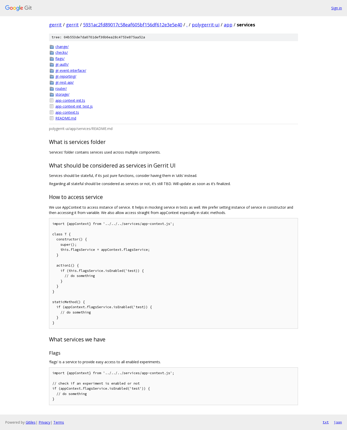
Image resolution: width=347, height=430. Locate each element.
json (338, 422)
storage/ (62, 94)
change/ (62, 46)
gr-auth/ (62, 64)
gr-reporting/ (65, 76)
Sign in (336, 8)
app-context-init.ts (70, 100)
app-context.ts (67, 112)
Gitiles (31, 422)
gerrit (55, 25)
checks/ (61, 52)
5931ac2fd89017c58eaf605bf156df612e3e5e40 (132, 25)
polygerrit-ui (205, 25)
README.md (65, 118)
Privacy (44, 422)
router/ (61, 88)
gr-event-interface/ (70, 70)
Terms (58, 422)
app (228, 25)
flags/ (60, 58)
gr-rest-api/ (64, 82)
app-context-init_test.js (74, 106)
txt (326, 422)
